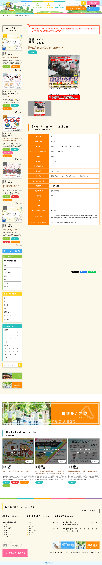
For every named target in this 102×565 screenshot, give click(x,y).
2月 (9, 332)
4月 (17, 332)
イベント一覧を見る (13, 251)
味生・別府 (7, 273)
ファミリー (16, 66)
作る (5, 308)
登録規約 (85, 552)
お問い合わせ (95, 552)
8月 (17, 335)
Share (84, 272)
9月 (5, 339)
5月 (5, 335)
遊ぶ (6, 66)
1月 (5, 332)
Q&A (66, 552)
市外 (5, 280)
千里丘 (6, 266)
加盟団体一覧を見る (17, 553)
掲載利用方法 (75, 552)
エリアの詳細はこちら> (11, 261)
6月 (9, 335)
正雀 (5, 269)
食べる (15, 197)
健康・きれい (7, 152)
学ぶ (15, 105)
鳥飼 (5, 276)
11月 (15, 339)
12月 (6, 342)
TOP (4, 15)
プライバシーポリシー (55, 552)
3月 (13, 332)
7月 (13, 335)
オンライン (7, 283)
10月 (10, 339)
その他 (6, 287)
